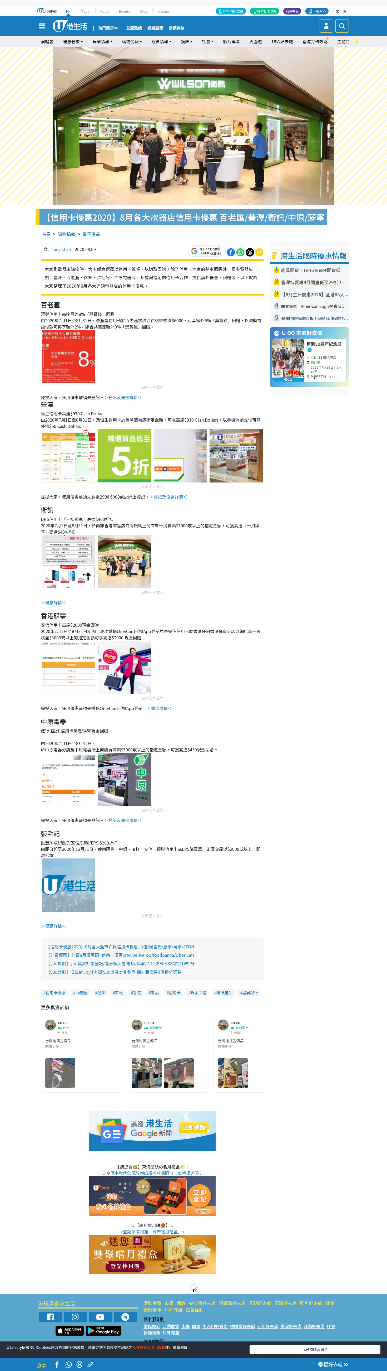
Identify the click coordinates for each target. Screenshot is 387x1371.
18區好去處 (282, 41)
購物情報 (67, 234)
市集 (169, 1303)
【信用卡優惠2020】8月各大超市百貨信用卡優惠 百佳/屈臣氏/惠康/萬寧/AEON (120, 946)
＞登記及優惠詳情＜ (123, 397)
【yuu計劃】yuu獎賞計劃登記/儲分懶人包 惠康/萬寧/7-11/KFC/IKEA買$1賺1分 (120, 963)
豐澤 (101, 992)
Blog (143, 11)
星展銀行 (250, 992)
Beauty (124, 11)
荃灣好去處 (285, 1303)
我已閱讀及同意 (315, 1349)
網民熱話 (151, 1326)
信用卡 (175, 992)
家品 (155, 992)
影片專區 (231, 41)
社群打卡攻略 (266, 11)
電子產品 (91, 234)
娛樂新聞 (155, 28)
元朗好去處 (260, 1303)
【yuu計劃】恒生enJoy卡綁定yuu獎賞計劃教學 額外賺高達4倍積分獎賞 (113, 972)
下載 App (319, 11)
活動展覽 (152, 1303)
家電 (119, 992)
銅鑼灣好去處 (232, 1303)
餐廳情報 (152, 1309)
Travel (85, 11)
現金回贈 (198, 992)
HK (68, 11)
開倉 (181, 1303)
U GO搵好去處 (233, 11)
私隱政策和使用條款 (148, 1347)
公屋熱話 (134, 28)
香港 (137, 992)
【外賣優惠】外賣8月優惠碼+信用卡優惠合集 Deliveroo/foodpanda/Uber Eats (120, 955)
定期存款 (177, 28)
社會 (329, 1303)
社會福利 (195, 1309)
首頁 (46, 234)
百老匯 (81, 992)
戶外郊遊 (173, 1309)
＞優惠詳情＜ (53, 602)
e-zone (163, 11)
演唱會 (47, 41)
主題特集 (345, 41)
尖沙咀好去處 (202, 1303)
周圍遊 (255, 41)
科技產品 (224, 992)
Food (105, 11)
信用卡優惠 (55, 992)
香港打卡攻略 (315, 41)
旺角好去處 (311, 1303)
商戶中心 (292, 11)
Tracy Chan (60, 249)
